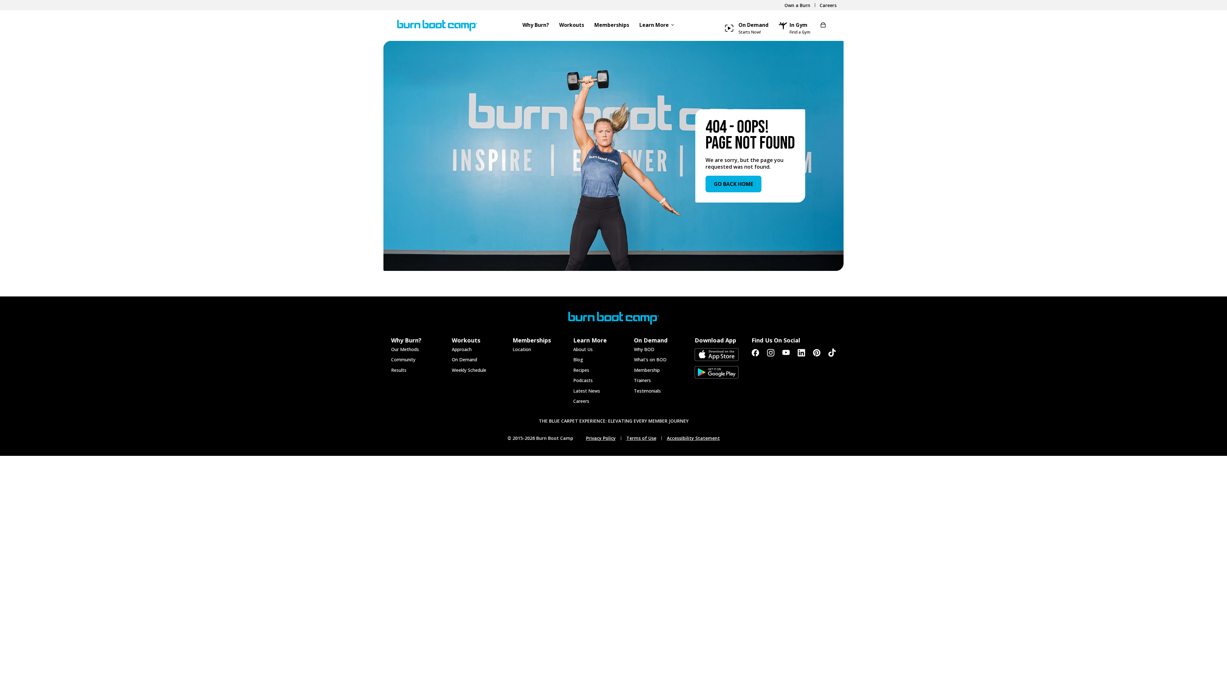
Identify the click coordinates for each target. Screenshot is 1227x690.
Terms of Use (641, 438)
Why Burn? (535, 25)
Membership (647, 370)
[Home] (431, 25)
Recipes (581, 370)
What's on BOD (650, 359)
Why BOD (644, 349)
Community (403, 359)
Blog (578, 359)
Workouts (571, 25)
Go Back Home (733, 184)
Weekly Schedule (469, 370)
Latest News (586, 391)
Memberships (611, 25)
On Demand (464, 359)
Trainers (642, 380)
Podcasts (583, 380)
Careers (581, 401)
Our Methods (405, 349)
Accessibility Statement (693, 438)
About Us (583, 349)
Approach (462, 349)
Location (522, 349)
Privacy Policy (601, 438)
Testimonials (647, 391)
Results (398, 370)
